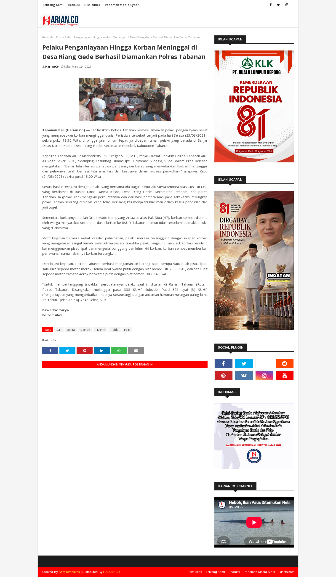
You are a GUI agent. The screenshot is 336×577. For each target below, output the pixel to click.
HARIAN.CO (111, 572)
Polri (59, 37)
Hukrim (100, 330)
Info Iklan (195, 572)
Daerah (85, 330)
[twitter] (278, 5)
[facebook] (270, 5)
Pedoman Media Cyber (122, 5)
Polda (114, 330)
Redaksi (74, 5)
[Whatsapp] (264, 363)
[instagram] (287, 5)
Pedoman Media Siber (259, 572)
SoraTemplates (69, 572)
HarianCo (52, 67)
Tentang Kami (52, 5)
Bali (58, 330)
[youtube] (285, 375)
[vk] (244, 375)
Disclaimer (92, 5)
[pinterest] (223, 375)
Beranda (47, 37)
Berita (71, 330)
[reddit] (285, 363)
